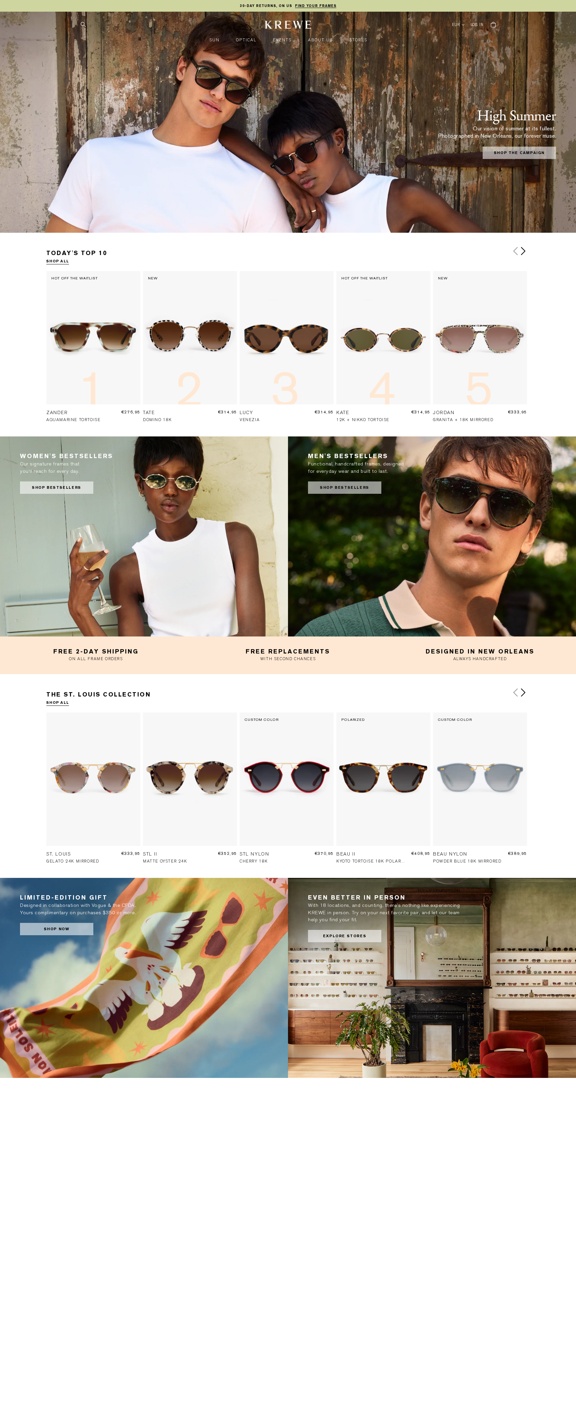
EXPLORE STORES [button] (344, 936)
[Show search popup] (83, 24)
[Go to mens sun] (432, 536)
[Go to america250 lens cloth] (144, 978)
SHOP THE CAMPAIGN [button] (519, 153)
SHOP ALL (57, 261)
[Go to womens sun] (144, 536)
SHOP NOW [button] (57, 929)
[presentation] (94, 351)
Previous (516, 251)
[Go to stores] (432, 978)
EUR (456, 25)
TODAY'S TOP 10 (76, 252)
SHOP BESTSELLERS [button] (56, 487)
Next (523, 251)
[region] (288, 6)
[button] (214, 40)
